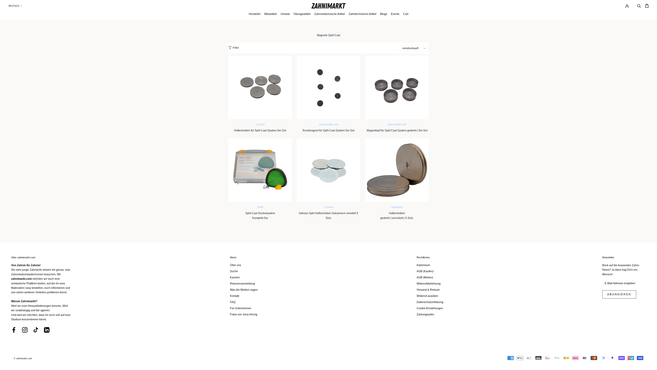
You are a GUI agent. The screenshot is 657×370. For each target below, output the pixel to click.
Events (395, 14)
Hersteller (255, 14)
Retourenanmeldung (242, 283)
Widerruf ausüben (427, 295)
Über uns (235, 265)
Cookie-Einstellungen (430, 308)
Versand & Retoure (428, 289)
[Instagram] (25, 330)
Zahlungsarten (425, 314)
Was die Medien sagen (244, 289)
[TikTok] (35, 330)
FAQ (232, 302)
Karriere (235, 277)
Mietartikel (270, 14)
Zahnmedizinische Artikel (329, 14)
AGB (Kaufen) (425, 271)
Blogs (383, 14)
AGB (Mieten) (425, 277)
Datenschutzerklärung (430, 302)
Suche (234, 271)
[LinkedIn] (46, 330)
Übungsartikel (302, 14)
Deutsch (14, 6)
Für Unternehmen (240, 308)
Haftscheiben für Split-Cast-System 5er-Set (260, 130)
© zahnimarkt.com (23, 358)
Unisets (285, 14)
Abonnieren (619, 294)
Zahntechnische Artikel (362, 14)
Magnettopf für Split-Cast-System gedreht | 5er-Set (397, 130)
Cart (405, 14)
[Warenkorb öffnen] (646, 6)
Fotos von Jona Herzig (243, 314)
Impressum (423, 265)
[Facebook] (14, 330)
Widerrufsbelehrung (429, 283)
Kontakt (234, 295)
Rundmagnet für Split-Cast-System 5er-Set (328, 130)
